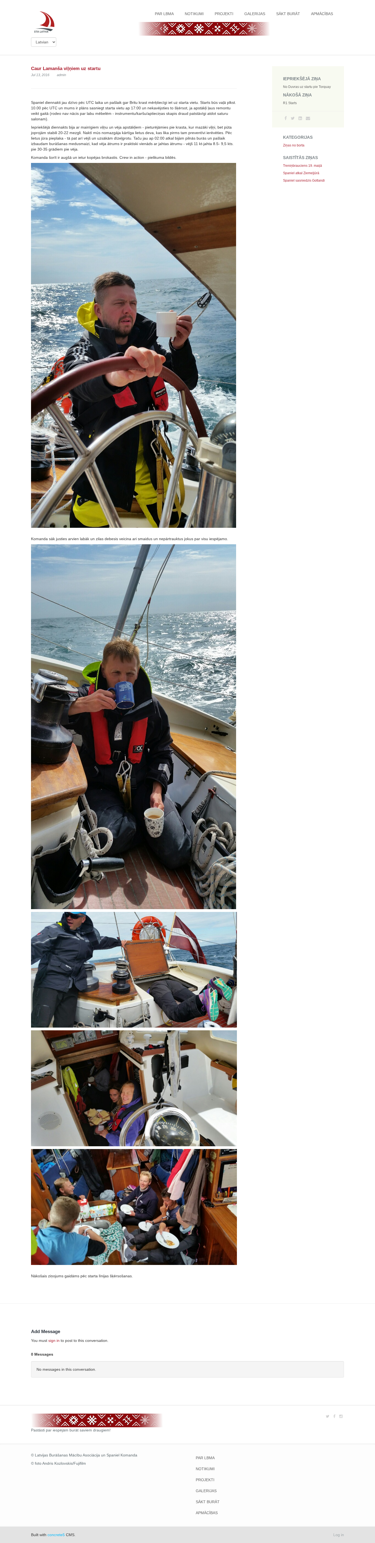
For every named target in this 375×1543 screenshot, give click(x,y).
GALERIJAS (254, 14)
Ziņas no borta (293, 145)
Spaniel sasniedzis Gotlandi (304, 180)
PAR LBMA (164, 14)
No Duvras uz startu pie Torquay (307, 87)
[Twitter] (293, 118)
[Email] (308, 118)
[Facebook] (285, 118)
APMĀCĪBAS (322, 14)
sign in (54, 1340)
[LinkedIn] (300, 118)
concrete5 (56, 1535)
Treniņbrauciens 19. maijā (302, 166)
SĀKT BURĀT (288, 14)
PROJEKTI (224, 14)
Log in (338, 1535)
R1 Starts (290, 103)
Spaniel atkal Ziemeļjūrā (301, 173)
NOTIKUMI (194, 14)
